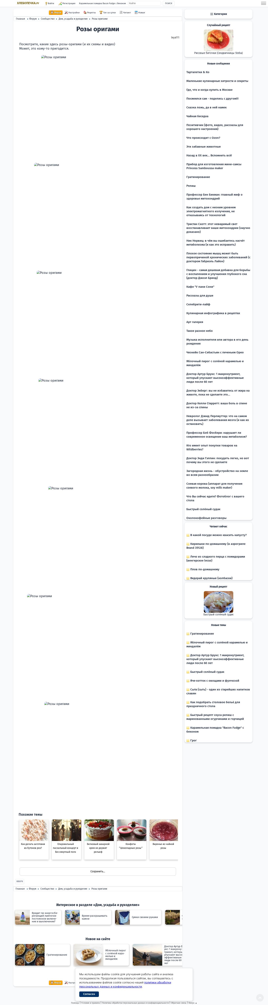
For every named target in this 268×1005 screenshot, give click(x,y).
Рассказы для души (199, 295)
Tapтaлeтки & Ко (197, 72)
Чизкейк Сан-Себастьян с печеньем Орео (215, 352)
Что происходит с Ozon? (203, 138)
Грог (193, 740)
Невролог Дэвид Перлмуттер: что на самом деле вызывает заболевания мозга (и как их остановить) (217, 420)
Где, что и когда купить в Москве (209, 90)
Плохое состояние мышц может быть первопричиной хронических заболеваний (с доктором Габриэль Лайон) (218, 257)
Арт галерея (194, 322)
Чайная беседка (197, 116)
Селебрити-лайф (198, 304)
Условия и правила (90, 1003)
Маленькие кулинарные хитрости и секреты (217, 81)
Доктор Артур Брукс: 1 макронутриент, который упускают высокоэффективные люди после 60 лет (215, 378)
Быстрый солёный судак (203, 509)
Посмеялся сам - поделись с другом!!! (212, 98)
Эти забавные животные (203, 146)
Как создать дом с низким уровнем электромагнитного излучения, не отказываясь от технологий (211, 211)
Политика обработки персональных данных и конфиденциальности (135, 1003)
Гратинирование (198, 177)
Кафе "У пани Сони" (200, 286)
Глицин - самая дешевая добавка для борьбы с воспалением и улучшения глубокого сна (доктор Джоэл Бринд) (218, 274)
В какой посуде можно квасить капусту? (218, 535)
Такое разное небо (199, 331)
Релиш (191, 186)
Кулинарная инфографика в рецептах (213, 313)
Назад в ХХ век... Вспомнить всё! (209, 155)
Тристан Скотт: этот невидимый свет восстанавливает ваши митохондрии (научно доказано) (218, 228)
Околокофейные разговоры (206, 518)
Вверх (19, 881)
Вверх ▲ (193, 1003)
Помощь (75, 1003)
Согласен (89, 994)
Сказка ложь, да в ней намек (206, 107)
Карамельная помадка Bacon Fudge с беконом (102, 3)
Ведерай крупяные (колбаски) (211, 578)
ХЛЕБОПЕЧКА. (28, 3)
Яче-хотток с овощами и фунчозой (214, 680)
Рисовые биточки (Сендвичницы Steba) (218, 53)
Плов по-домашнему (204, 569)
